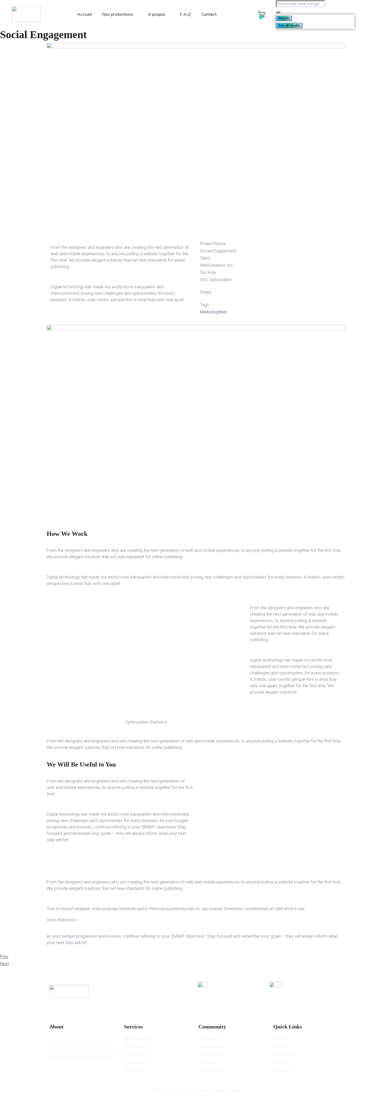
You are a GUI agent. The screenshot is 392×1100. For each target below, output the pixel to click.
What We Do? (211, 1070)
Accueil (84, 14)
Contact (209, 14)
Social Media (135, 1062)
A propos (156, 14)
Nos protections (117, 14)
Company (207, 1062)
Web (222, 312)
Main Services (285, 1054)
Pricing (279, 1062)
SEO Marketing (137, 1038)
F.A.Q (185, 14)
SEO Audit (133, 1070)
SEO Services (136, 1046)
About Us (281, 1046)
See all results (289, 25)
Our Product (209, 1038)
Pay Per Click (135, 1054)
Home (278, 1038)
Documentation (212, 1046)
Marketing (209, 312)
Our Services (210, 1054)
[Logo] (26, 14)
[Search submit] (278, 12)
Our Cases (282, 1070)
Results (284, 18)
